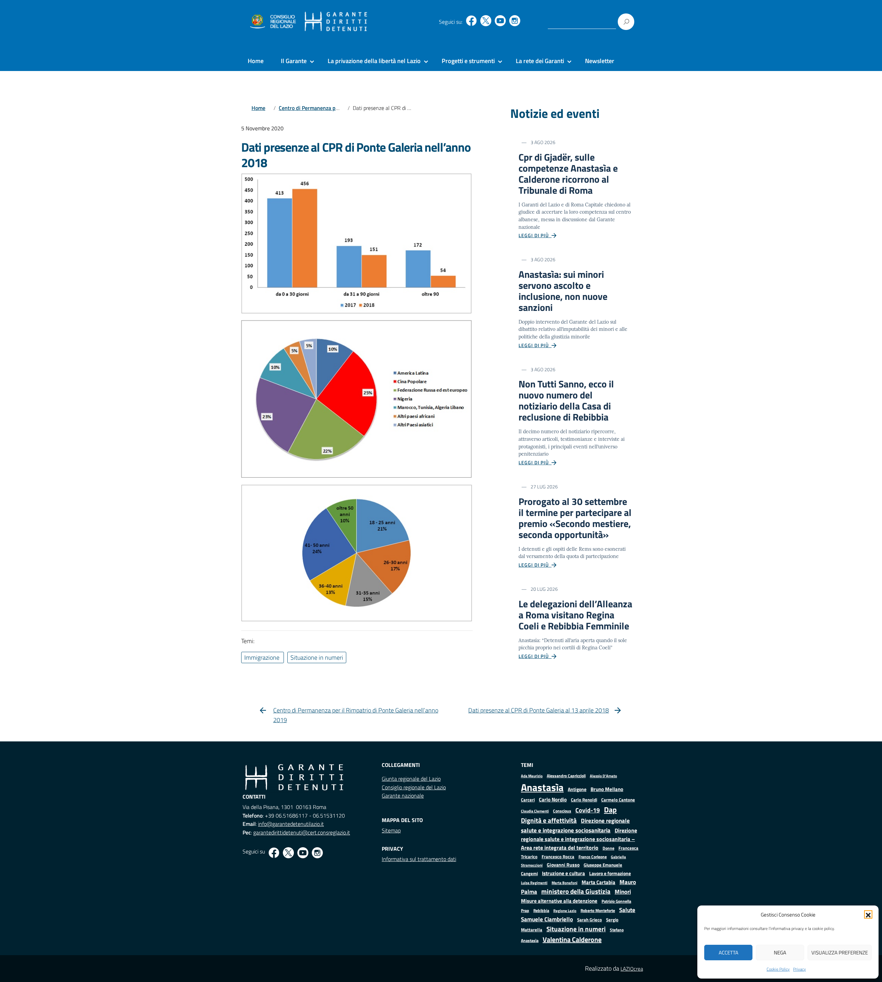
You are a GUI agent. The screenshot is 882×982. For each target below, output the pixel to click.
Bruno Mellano (607, 789)
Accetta (728, 952)
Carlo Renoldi (584, 799)
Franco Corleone (592, 856)
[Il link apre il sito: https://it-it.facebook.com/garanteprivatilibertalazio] (471, 20)
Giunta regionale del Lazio (411, 779)
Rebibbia (541, 910)
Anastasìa (542, 787)
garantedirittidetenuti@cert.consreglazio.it (301, 832)
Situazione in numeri (576, 929)
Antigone (577, 789)
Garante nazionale (403, 795)
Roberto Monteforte (598, 910)
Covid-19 (587, 810)
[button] (868, 914)
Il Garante (294, 60)
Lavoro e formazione (610, 873)
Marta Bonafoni (564, 882)
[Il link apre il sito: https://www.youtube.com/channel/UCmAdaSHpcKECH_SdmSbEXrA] (500, 20)
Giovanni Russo (563, 865)
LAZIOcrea (632, 969)
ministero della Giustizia (576, 891)
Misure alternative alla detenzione (559, 901)
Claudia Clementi (535, 811)
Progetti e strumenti (468, 60)
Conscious (562, 811)
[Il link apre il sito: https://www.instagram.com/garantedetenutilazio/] (514, 20)
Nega (780, 952)
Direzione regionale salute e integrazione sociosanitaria (575, 825)
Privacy (799, 969)
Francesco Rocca (558, 856)
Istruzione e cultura (563, 873)
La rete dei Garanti (540, 60)
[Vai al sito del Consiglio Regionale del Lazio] (272, 21)
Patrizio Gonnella (616, 901)
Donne (608, 848)
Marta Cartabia (598, 882)
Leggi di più (535, 235)
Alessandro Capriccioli (566, 775)
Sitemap (391, 830)
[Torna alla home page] (336, 21)
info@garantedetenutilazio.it (291, 824)
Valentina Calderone (572, 939)
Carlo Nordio (553, 799)
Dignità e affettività (549, 820)
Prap (525, 910)
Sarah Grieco (589, 920)
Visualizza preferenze (839, 952)
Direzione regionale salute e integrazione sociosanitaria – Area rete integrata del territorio (579, 839)
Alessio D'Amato (603, 776)
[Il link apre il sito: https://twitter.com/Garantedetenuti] (485, 20)
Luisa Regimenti (534, 882)
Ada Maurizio (532, 776)
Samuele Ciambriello (547, 919)
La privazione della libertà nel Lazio (374, 60)
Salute (627, 909)
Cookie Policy (778, 969)
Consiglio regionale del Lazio (414, 787)
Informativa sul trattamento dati (419, 859)
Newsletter (599, 60)
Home (256, 60)
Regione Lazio (564, 910)
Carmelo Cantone (618, 799)
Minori (623, 891)
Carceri (528, 800)
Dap (610, 809)
